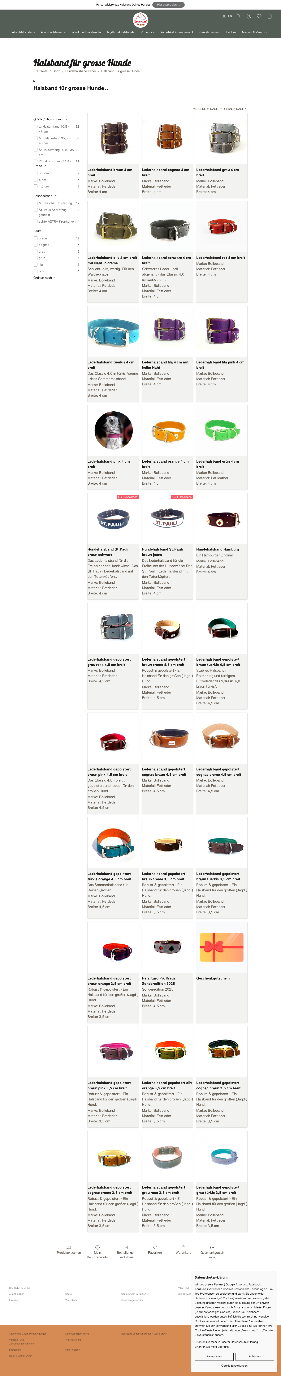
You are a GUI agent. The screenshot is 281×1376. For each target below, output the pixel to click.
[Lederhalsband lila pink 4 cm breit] (221, 331)
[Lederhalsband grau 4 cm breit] (221, 138)
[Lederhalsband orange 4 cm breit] (167, 430)
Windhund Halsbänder (86, 32)
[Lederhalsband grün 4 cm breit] (221, 430)
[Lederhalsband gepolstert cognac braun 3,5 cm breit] (221, 1051)
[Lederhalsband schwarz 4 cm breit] (167, 226)
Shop (56, 71)
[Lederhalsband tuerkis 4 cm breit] (113, 331)
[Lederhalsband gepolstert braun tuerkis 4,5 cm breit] (221, 628)
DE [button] (224, 16)
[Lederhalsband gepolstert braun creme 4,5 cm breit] (167, 628)
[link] (234, 1364)
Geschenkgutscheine (212, 1255)
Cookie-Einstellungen (20, 1356)
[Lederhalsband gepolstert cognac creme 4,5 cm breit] (221, 738)
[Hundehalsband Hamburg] (221, 518)
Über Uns (230, 32)
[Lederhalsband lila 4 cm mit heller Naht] (167, 331)
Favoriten (155, 1252)
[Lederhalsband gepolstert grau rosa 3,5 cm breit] (167, 1156)
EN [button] (230, 16)
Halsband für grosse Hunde (120, 71)
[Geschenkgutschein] (221, 947)
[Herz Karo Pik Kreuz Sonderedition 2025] (167, 947)
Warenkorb (183, 1252)
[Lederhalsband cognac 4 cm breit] (167, 138)
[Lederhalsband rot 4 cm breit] (221, 226)
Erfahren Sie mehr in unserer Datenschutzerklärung (226, 1342)
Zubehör (147, 32)
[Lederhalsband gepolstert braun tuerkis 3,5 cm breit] (221, 842)
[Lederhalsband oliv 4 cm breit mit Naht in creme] (113, 226)
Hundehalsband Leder (80, 71)
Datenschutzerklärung (77, 1334)
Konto (68, 1294)
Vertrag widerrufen (188, 1294)
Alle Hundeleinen (52, 32)
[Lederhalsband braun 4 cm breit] (113, 138)
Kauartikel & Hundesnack (177, 32)
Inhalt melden (72, 1350)
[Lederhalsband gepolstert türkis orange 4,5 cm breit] (113, 842)
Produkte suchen (69, 1252)
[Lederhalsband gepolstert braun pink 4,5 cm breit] (113, 738)
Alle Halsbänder (22, 32)
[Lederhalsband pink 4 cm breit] (113, 430)
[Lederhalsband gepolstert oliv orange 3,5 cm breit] (167, 1051)
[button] (168, 5)
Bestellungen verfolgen (126, 1255)
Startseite (40, 71)
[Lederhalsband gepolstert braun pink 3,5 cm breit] (113, 1051)
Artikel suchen (16, 1294)
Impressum (15, 1350)
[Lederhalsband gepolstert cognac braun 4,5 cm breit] (167, 738)
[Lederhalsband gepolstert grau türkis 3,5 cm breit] (221, 1156)
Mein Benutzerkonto (97, 1255)
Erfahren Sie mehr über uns (212, 1347)
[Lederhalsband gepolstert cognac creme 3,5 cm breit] (113, 1156)
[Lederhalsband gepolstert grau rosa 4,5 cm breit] (113, 628)
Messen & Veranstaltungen (260, 32)
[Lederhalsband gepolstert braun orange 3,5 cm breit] (113, 947)
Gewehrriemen (209, 32)
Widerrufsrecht (73, 1340)
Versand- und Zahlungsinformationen (21, 1342)
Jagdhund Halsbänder (121, 32)
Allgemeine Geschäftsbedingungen (27, 1334)
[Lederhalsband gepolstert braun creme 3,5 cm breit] (167, 842)
